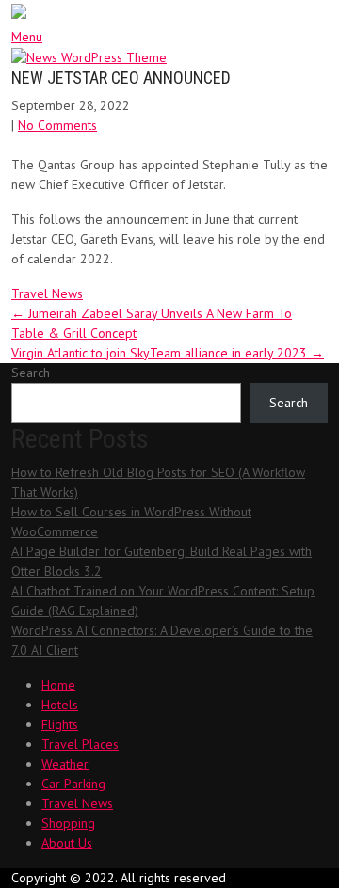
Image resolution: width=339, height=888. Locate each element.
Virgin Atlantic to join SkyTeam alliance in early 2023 (167, 352)
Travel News (47, 293)
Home (58, 684)
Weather (65, 763)
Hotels (59, 704)
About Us (66, 842)
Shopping (68, 823)
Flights (59, 724)
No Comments (57, 125)
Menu (26, 36)
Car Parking (73, 783)
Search (30, 372)
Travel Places (80, 744)
